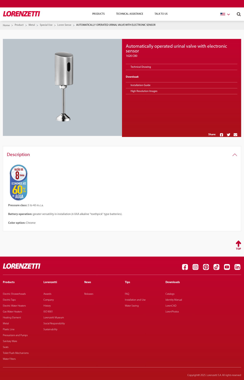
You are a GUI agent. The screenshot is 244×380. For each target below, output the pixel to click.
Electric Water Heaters (14, 305)
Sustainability (50, 329)
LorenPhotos (172, 311)
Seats (5, 347)
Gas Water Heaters (12, 311)
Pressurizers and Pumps (15, 335)
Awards (47, 294)
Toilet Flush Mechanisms (16, 353)
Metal (32, 25)
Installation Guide (140, 85)
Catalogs (169, 294)
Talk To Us (161, 14)
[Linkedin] (237, 267)
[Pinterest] (206, 267)
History (47, 305)
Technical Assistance (129, 14)
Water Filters (9, 359)
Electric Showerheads (14, 294)
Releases (88, 294)
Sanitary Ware (10, 341)
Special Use (46, 25)
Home (6, 25)
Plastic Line (8, 329)
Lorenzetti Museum (53, 317)
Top (238, 249)
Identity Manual (173, 300)
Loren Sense (64, 25)
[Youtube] (227, 267)
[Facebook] (185, 267)
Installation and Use (135, 300)
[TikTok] (216, 267)
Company (48, 300)
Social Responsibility (54, 323)
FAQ (127, 294)
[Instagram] (195, 267)
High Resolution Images (144, 91)
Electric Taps (9, 300)
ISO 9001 (48, 311)
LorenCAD (170, 305)
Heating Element (12, 317)
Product (19, 25)
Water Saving (132, 305)
